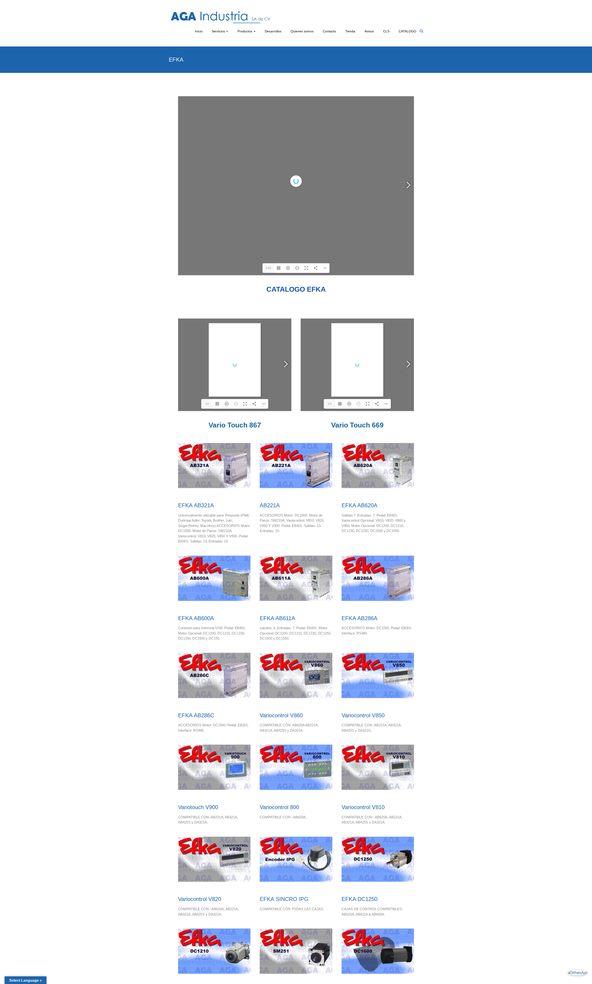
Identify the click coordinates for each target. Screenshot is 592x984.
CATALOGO (407, 31)
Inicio (199, 31)
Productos (244, 31)
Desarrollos (273, 31)
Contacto (329, 31)
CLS (386, 31)
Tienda (350, 31)
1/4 (207, 403)
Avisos (369, 31)
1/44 (268, 268)
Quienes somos (302, 31)
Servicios (218, 31)
